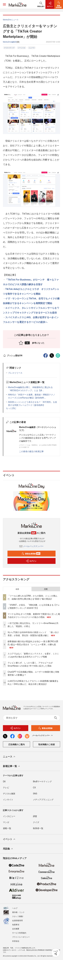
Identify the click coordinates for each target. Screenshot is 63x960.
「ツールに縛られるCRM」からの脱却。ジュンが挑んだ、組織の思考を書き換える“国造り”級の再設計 (32, 597)
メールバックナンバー (33, 546)
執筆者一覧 (38, 828)
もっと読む (11, 408)
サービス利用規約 (19, 932)
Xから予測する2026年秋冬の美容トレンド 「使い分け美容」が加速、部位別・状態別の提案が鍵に (33, 634)
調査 (35, 816)
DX (4, 781)
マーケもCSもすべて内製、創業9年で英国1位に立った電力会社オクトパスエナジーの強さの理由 (34, 615)
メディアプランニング (43, 799)
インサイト (8, 799)
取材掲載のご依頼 (46, 744)
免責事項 (15, 924)
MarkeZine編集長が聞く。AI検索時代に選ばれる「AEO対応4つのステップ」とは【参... (30, 389)
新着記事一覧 (10, 766)
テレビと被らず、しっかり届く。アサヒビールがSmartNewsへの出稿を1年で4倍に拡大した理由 (30, 664)
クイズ (36, 822)
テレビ (6, 787)
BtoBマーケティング (42, 781)
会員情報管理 (17, 920)
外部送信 (15, 941)
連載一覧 (7, 828)
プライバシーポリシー (21, 937)
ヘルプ (14, 908)
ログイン (32, 561)
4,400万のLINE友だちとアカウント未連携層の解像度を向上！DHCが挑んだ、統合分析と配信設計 (33, 682)
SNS (35, 793)
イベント (7, 839)
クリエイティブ (9, 48)
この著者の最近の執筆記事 (31, 451)
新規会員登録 (32, 553)
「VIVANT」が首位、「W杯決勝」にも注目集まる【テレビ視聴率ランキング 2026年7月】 (34, 606)
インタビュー (9, 816)
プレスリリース (15, 372)
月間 (45, 589)
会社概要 (15, 928)
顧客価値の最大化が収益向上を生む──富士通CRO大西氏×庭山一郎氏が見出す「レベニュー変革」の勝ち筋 (33, 643)
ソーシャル (21, 48)
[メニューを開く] (4, 4)
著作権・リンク (18, 912)
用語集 (6, 848)
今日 (17, 589)
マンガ (6, 822)
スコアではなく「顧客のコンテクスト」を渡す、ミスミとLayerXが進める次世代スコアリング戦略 (33, 655)
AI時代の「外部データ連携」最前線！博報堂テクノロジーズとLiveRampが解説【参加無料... (31, 396)
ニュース (32, 48)
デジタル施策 (9, 793)
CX (34, 787)
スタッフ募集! (17, 916)
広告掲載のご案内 (16, 744)
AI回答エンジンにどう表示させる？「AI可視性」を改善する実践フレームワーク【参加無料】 (32, 403)
